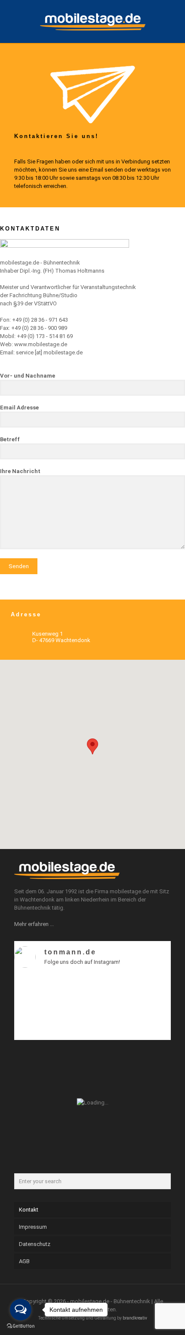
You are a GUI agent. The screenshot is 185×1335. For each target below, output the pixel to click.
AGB (24, 1261)
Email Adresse (19, 407)
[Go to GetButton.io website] (20, 1326)
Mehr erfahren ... (34, 924)
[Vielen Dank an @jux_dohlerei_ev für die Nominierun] (152, 1015)
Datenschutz (34, 1244)
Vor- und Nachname (27, 375)
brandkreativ (135, 1318)
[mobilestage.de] (92, 21)
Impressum (33, 1227)
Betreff (10, 439)
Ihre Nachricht (20, 471)
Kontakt (28, 1209)
